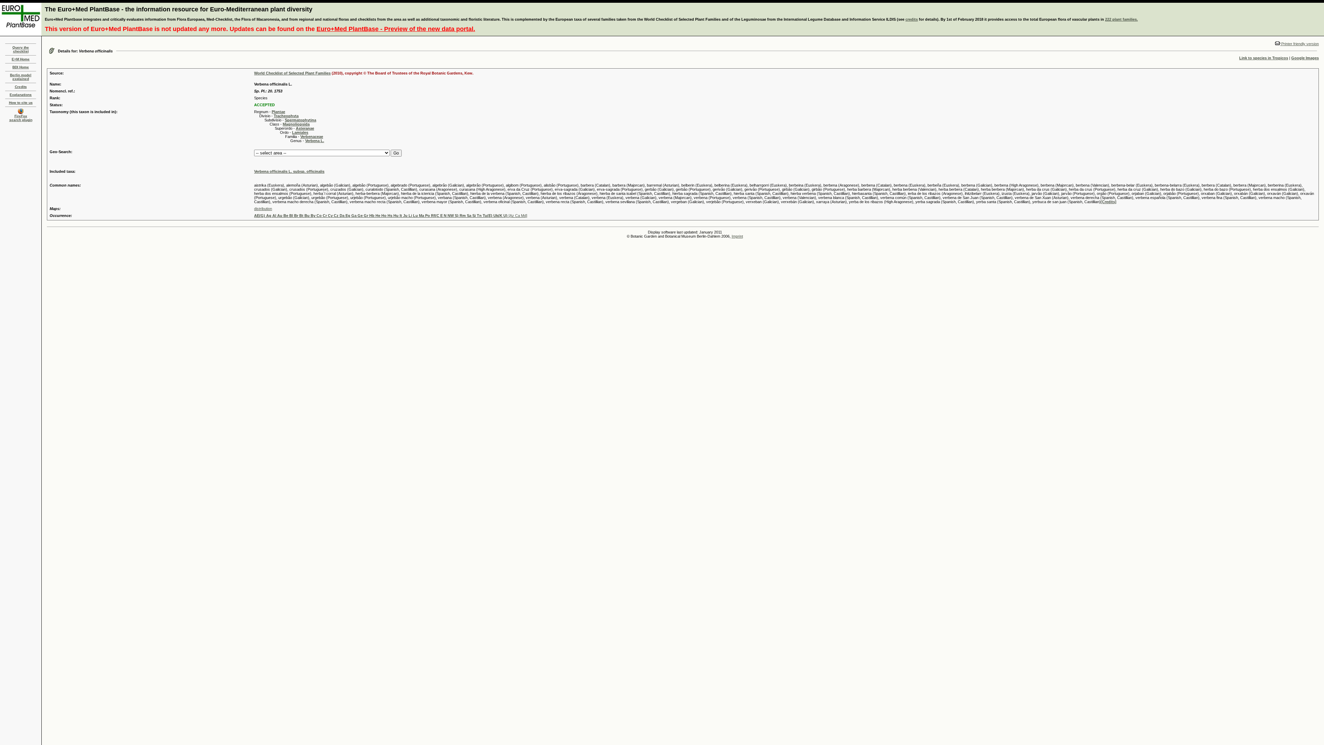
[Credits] (1108, 202)
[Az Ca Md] (390, 215)
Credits (21, 87)
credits (911, 19)
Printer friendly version (1299, 44)
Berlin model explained (20, 77)
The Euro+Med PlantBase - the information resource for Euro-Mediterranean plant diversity (178, 9)
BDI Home (20, 67)
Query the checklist (20, 49)
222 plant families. (1121, 19)
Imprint (737, 236)
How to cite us (21, 103)
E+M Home (21, 59)
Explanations (21, 95)
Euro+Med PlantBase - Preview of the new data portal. (396, 29)
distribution (263, 209)
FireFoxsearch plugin (20, 118)
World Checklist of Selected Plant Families (292, 73)
